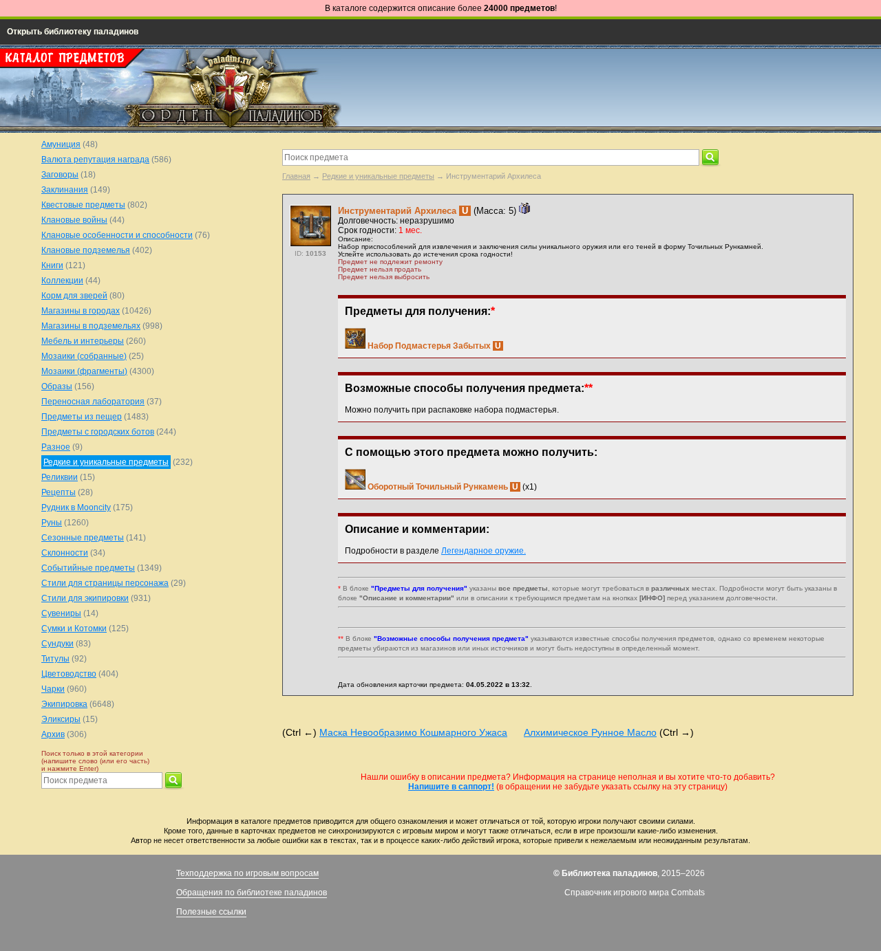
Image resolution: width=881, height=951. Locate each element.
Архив (53, 734)
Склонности (64, 553)
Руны (51, 522)
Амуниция (61, 144)
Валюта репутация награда (95, 159)
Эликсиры (61, 719)
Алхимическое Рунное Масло (590, 732)
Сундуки (57, 643)
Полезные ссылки (211, 912)
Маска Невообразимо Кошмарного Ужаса (413, 732)
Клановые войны (74, 220)
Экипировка (64, 704)
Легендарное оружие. (483, 551)
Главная (296, 176)
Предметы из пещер (81, 417)
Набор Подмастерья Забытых (429, 346)
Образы (56, 386)
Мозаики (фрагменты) (84, 371)
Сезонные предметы (82, 538)
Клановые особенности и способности (117, 235)
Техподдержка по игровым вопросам (247, 873)
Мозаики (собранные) (84, 356)
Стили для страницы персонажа (105, 583)
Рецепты (58, 492)
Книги (52, 265)
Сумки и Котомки (74, 628)
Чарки (53, 689)
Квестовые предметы (83, 205)
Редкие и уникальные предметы (378, 176)
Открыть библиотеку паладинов (72, 31)
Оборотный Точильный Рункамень (438, 487)
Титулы (55, 659)
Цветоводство (68, 674)
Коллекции (62, 280)
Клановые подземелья (85, 250)
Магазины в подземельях (90, 326)
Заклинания (64, 190)
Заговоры (59, 174)
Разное (55, 447)
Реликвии (59, 477)
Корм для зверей (74, 295)
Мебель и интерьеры (82, 341)
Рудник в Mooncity (76, 507)
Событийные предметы (88, 568)
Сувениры (61, 613)
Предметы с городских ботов (97, 432)
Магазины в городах (80, 311)
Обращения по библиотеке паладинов (251, 892)
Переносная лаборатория (93, 401)
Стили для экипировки (85, 598)
